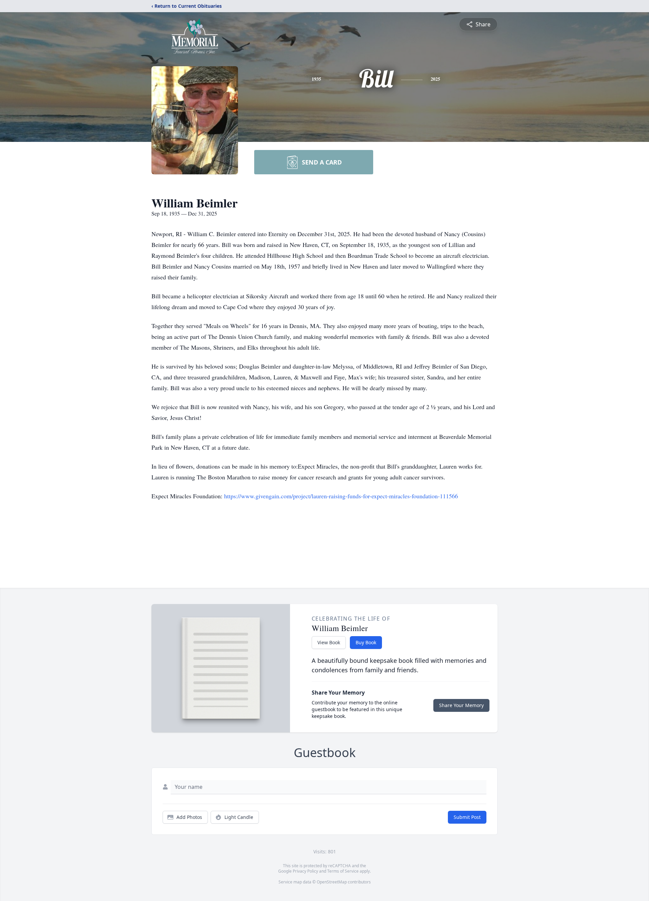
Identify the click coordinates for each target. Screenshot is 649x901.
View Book (328, 642)
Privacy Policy (305, 871)
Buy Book (366, 642)
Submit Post (467, 817)
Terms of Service (343, 871)
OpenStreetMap (332, 882)
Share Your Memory (461, 705)
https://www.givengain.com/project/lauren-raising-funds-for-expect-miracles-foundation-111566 (341, 496)
